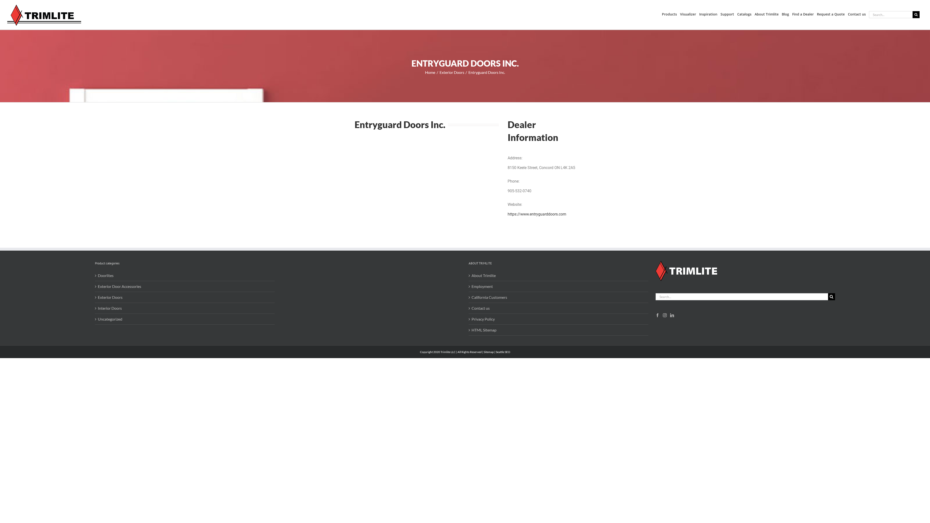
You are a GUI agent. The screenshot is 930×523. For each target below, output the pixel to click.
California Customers (489, 297)
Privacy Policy (483, 319)
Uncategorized (110, 319)
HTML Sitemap (484, 330)
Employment (482, 286)
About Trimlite (484, 275)
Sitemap (489, 352)
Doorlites (106, 275)
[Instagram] (665, 315)
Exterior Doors (110, 297)
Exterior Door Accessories (119, 286)
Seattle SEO (503, 352)
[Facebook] (657, 315)
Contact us (481, 308)
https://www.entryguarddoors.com (537, 214)
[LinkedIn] (672, 315)
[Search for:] (891, 14)
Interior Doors (110, 308)
